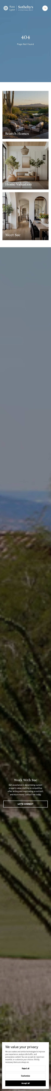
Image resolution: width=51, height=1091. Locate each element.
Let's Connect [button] (25, 804)
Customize (25, 1076)
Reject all (25, 1068)
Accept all (25, 1083)
